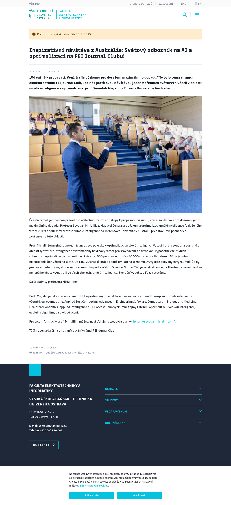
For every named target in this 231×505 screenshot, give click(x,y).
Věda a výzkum (116, 411)
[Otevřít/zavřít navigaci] (196, 14)
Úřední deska (115, 423)
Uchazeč (111, 389)
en (199, 3)
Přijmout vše (92, 495)
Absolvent (166, 3)
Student (111, 400)
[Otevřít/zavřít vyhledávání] (185, 15)
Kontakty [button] (41, 445)
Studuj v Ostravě (141, 3)
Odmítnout (139, 495)
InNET (184, 3)
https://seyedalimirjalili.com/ (154, 321)
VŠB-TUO (34, 3)
